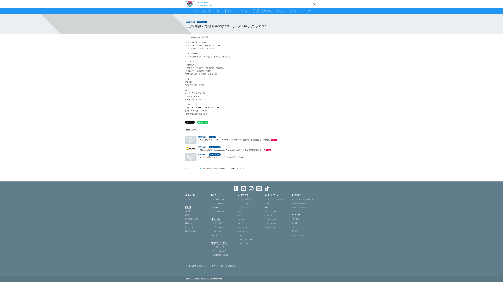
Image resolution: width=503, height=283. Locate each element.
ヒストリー (295, 227)
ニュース (196, 168)
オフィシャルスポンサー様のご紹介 (303, 199)
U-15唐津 (241, 219)
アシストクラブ (270, 227)
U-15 (239, 215)
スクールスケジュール (245, 239)
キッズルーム (189, 227)
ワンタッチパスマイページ (273, 219)
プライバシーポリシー (218, 266)
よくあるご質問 (191, 266)
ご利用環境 (231, 266)
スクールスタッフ (244, 243)
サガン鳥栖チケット (217, 199)
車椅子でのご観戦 (190, 231)
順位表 (187, 215)
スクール (241, 235)
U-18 (239, 211)
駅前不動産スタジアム (192, 219)
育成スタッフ (242, 231)
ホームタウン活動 (270, 211)
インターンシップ (297, 235)
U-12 (239, 223)
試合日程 (187, 211)
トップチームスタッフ (218, 227)
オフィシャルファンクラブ (273, 199)
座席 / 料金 (214, 207)
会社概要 (294, 223)
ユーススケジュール (244, 207)
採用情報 (294, 231)
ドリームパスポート (217, 211)
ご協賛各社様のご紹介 (299, 203)
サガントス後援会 (270, 223)
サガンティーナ (270, 215)
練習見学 (214, 235)
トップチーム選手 (217, 223)
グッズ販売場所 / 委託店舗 (219, 255)
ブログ (267, 203)
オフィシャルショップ (218, 251)
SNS (266, 207)
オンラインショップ (217, 247)
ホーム (187, 168)
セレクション (242, 227)
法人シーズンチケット (299, 207)
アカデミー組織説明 (244, 199)
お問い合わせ (203, 266)
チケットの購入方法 (217, 203)
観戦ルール (188, 223)
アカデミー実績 (243, 203)
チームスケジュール (217, 231)
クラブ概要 (295, 219)
